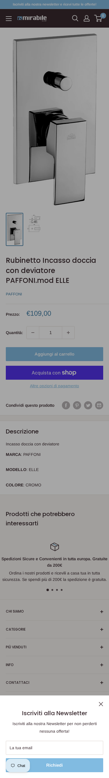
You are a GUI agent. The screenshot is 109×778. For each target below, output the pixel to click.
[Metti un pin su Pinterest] (77, 405)
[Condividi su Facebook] (66, 405)
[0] (98, 18)
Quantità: (14, 332)
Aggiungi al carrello (54, 353)
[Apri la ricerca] (75, 18)
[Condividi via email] (99, 405)
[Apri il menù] (9, 18)
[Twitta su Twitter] (88, 405)
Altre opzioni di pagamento (54, 385)
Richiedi (54, 765)
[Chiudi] (101, 704)
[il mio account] (87, 18)
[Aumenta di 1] (68, 332)
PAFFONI (14, 294)
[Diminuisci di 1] (33, 332)
